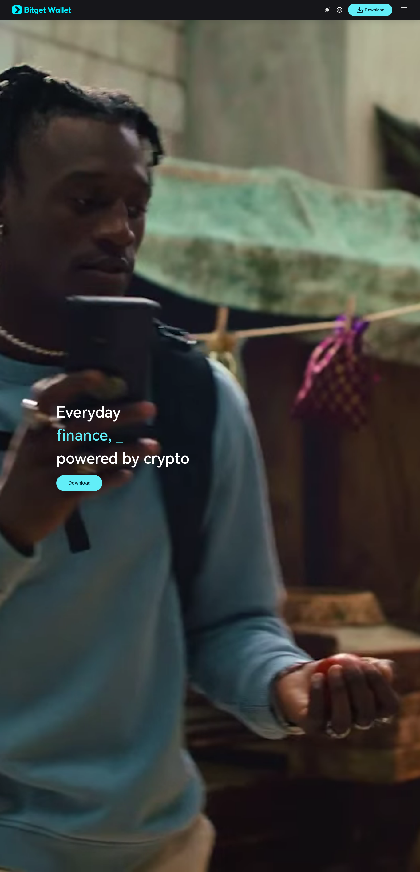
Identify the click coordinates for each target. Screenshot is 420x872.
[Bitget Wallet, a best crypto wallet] (49, 9)
